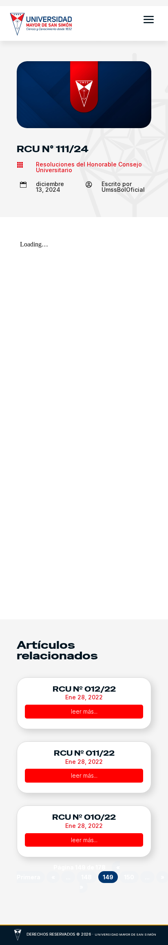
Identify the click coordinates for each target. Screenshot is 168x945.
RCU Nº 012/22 (84, 689)
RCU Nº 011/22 (84, 753)
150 (129, 877)
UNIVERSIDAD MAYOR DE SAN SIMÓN (125, 934)
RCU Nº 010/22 (84, 817)
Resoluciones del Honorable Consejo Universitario (89, 167)
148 (86, 877)
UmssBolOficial (123, 189)
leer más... (84, 711)
